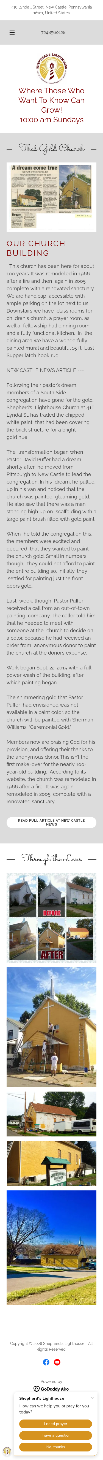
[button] (12, 32)
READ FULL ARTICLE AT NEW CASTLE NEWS (51, 822)
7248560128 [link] (53, 32)
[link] (52, 68)
